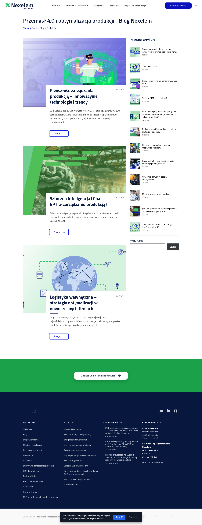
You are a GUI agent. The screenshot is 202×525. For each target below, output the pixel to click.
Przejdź (58, 133)
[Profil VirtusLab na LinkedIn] (168, 411)
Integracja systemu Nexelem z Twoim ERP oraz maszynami (81, 472)
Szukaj (173, 246)
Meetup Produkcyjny (32, 444)
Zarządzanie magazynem (75, 450)
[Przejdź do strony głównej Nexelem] (19, 5)
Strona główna (30, 28)
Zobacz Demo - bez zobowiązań (98, 375)
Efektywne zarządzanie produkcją (38, 465)
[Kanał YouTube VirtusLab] (161, 411)
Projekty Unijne (30, 476)
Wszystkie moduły (72, 429)
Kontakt (114, 5)
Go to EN (119, 517)
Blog (42, 28)
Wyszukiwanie (136, 240)
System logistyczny (73, 460)
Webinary (27, 460)
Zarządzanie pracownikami (76, 465)
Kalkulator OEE (30, 491)
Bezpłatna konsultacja (135, 5)
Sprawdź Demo (178, 5)
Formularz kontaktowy (152, 462)
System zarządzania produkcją (78, 434)
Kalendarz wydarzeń (32, 450)
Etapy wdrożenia (30, 439)
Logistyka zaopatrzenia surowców (80, 455)
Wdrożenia (28, 486)
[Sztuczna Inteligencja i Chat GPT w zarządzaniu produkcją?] (74, 180)
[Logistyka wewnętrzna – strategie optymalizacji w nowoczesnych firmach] (74, 279)
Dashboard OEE (71, 484)
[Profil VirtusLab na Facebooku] (175, 411)
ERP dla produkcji (31, 471)
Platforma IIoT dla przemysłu (77, 479)
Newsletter (28, 455)
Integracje (99, 5)
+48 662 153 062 (150, 434)
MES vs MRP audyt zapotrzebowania (40, 497)
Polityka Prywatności (33, 481)
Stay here (133, 517)
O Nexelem (28, 429)
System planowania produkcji (77, 444)
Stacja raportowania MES (76, 439)
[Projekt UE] (171, 516)
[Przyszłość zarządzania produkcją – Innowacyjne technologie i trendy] (74, 72)
